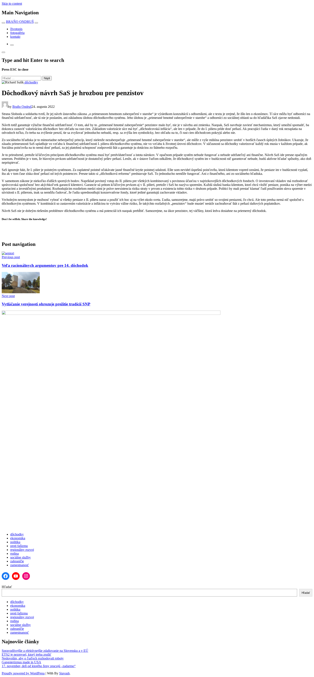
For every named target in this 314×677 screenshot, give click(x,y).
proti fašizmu (19, 546)
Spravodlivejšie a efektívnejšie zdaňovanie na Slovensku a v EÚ (45, 650)
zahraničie (17, 561)
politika (15, 542)
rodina (14, 553)
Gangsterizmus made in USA (21, 662)
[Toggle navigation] (3, 22)
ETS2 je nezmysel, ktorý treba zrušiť (26, 654)
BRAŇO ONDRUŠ (20, 21)
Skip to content (12, 3)
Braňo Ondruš (22, 106)
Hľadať (7, 587)
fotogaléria (17, 33)
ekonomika (17, 538)
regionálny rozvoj (22, 550)
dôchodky (31, 82)
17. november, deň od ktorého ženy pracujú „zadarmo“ (39, 666)
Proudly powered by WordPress (23, 673)
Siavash (64, 673)
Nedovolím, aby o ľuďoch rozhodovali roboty (33, 658)
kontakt (15, 36)
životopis (16, 29)
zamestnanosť (19, 565)
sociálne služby (20, 557)
